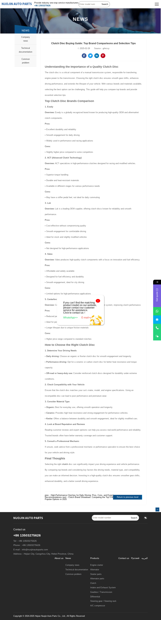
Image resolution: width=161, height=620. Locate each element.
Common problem (26, 61)
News (68, 558)
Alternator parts (97, 579)
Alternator (94, 570)
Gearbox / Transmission (101, 592)
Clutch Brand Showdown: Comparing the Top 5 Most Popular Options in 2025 (80, 498)
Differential (95, 597)
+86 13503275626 (42, 6)
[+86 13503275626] (157, 328)
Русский (135, 558)
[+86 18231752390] (157, 336)
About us (59, 558)
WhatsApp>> (70, 317)
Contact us (123, 558)
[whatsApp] (157, 311)
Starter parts (96, 574)
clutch (65, 464)
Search (105, 4)
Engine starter (96, 565)
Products (94, 558)
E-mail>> (86, 317)
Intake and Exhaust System (103, 587)
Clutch (93, 583)
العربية (145, 558)
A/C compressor (97, 606)
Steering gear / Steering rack (103, 601)
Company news (25, 39)
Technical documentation (25, 50)
